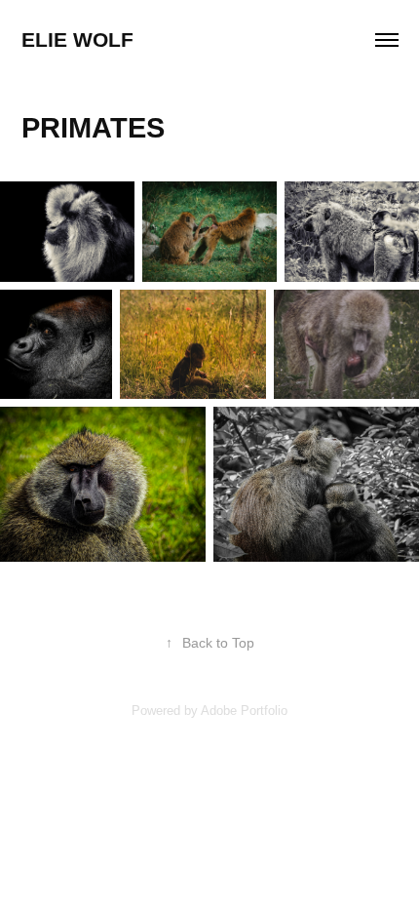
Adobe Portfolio (244, 710)
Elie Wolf (77, 39)
